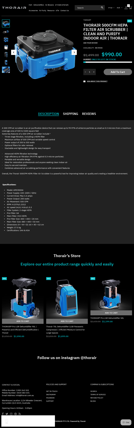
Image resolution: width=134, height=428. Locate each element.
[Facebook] (3, 414)
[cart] (130, 8)
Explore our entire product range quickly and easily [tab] (67, 264)
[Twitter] (6, 414)
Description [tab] (48, 113)
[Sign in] (126, 8)
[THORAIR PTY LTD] (14, 7)
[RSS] (20, 414)
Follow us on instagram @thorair (67, 357)
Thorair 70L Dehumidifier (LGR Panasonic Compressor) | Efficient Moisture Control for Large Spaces (65, 329)
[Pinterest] (15, 414)
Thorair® (87, 20)
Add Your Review (90, 43)
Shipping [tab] (70, 113)
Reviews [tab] (89, 113)
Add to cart (118, 72)
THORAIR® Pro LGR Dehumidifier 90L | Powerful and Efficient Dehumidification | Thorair (20, 329)
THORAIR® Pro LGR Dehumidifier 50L (107, 318)
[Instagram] (11, 414)
